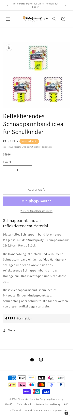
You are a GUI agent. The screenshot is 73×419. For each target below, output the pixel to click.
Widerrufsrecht (25, 404)
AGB (66, 404)
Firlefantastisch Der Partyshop (34, 399)
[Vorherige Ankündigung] (7, 5)
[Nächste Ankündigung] (65, 5)
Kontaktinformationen (37, 410)
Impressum (58, 410)
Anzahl (7, 162)
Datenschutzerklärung (48, 404)
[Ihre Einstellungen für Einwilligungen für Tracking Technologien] (66, 412)
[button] (8, 18)
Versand (17, 146)
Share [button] (11, 330)
